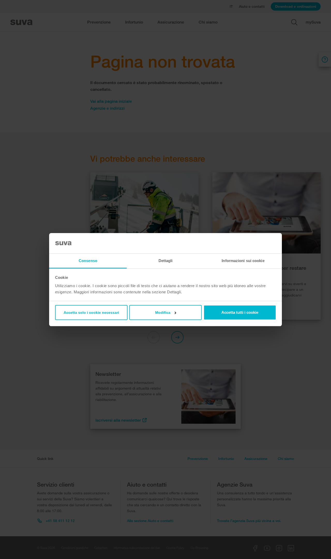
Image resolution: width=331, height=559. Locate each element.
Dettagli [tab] (166, 260)
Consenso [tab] (88, 260)
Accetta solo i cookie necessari (91, 312)
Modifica (162, 312)
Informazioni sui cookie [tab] (243, 260)
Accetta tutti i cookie (239, 312)
